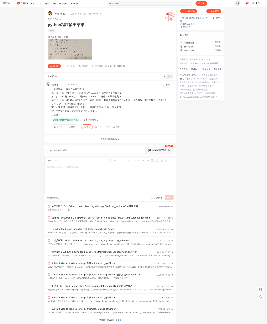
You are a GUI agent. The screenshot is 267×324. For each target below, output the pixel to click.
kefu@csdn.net (202, 63)
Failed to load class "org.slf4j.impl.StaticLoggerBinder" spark (83, 229)
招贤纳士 (195, 69)
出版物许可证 (209, 93)
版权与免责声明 (186, 93)
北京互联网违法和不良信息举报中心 (195, 82)
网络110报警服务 (205, 86)
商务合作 (206, 69)
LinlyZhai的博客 (55, 312)
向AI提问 (215, 11)
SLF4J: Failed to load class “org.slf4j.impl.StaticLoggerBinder (83, 263)
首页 (50, 19)
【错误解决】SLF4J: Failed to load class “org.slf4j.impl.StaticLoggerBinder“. (90, 240)
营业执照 (213, 79)
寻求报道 (218, 69)
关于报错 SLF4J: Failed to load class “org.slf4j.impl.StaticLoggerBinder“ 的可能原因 (94, 206)
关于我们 (184, 69)
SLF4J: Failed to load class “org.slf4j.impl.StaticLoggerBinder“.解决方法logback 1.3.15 (95, 274)
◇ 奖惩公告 (185, 27)
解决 (59, 126)
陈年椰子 (56, 84)
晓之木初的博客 (54, 210)
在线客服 (214, 63)
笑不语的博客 (54, 255)
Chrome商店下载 (187, 89)
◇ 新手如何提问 (187, 24)
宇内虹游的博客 (54, 221)
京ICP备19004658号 (189, 75)
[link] (50, 19)
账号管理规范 (201, 89)
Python (58, 19)
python (51, 30)
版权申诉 (198, 93)
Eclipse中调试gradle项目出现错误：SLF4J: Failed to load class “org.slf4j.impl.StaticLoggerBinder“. (102, 217)
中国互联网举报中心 (188, 86)
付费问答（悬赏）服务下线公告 (194, 18)
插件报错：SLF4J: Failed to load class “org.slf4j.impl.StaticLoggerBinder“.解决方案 (94, 251)
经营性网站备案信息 (208, 75)
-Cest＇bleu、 (60, 14)
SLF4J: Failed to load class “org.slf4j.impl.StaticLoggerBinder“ (83, 297)
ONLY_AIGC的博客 (56, 267)
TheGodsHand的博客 (57, 232)
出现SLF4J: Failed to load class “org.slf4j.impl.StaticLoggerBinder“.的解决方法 (91, 286)
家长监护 (216, 82)
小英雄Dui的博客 (55, 278)
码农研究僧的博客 (55, 289)
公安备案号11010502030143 (196, 79)
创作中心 (255, 3)
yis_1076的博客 (54, 301)
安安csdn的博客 (55, 244)
